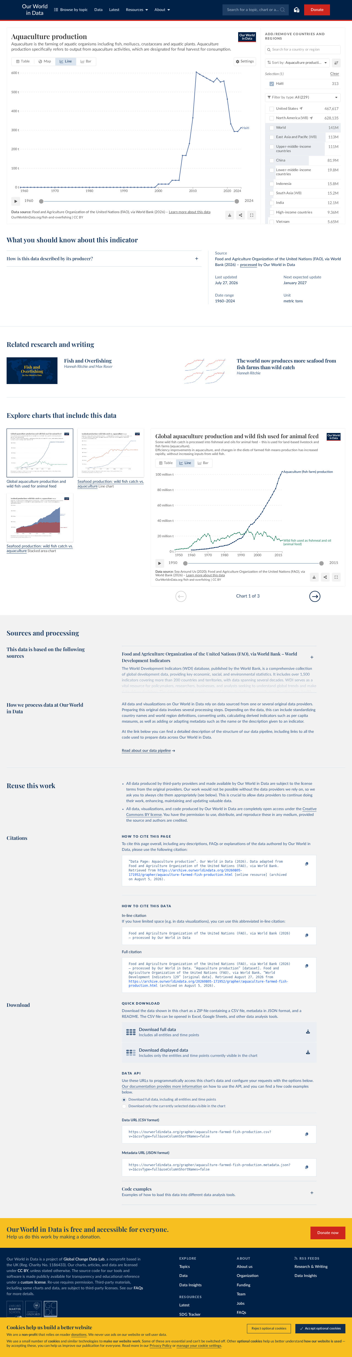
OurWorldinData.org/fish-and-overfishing (41, 217)
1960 (28, 201)
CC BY (78, 217)
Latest (114, 10)
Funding (243, 1285)
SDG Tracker (189, 1315)
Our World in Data (35, 10)
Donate (317, 10)
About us (244, 1267)
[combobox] (255, 9)
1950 (173, 563)
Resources (134, 10)
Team (241, 1294)
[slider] (41, 201)
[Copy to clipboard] (301, 864)
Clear (334, 74)
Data (98, 10)
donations (79, 1335)
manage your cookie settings (199, 1346)
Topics (184, 1267)
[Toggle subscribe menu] (296, 9)
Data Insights (190, 1285)
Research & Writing (311, 1267)
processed (248, 265)
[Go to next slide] (314, 596)
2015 (333, 563)
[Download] (229, 215)
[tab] (23, 61)
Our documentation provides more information (162, 1087)
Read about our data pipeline (146, 751)
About (160, 10)
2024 (249, 201)
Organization (247, 1276)
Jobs (240, 1304)
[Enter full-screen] (251, 215)
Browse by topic (74, 10)
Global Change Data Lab (84, 1259)
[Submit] (282, 10)
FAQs (138, 1288)
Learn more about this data (189, 212)
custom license (33, 1282)
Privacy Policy (161, 1346)
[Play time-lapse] (15, 201)
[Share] (240, 215)
